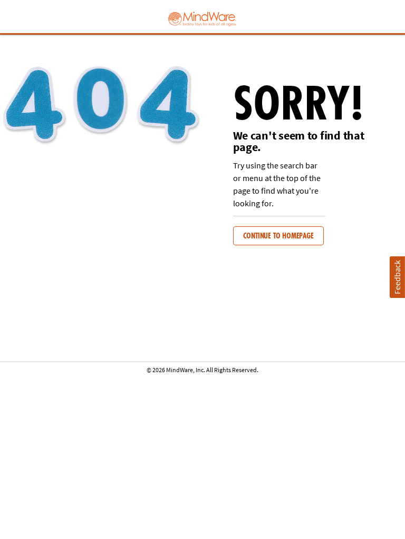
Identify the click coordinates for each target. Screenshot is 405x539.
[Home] (202, 17)
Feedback (397, 277)
